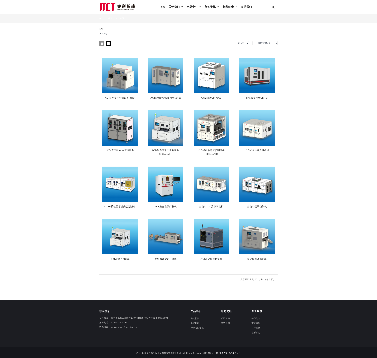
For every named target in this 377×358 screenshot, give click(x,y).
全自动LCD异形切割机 (211, 206)
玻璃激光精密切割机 (211, 259)
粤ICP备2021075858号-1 (228, 353)
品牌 (110, 19)
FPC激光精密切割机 (257, 98)
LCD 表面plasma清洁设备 (120, 150)
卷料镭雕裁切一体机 (166, 259)
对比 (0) (103, 34)
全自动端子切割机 (257, 206)
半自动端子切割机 (120, 259)
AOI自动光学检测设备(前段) (120, 98)
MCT (121, 19)
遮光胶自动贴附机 (257, 259)
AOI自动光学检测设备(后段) (166, 98)
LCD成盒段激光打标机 (257, 150)
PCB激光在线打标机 (166, 206)
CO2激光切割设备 (211, 98)
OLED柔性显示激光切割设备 (120, 206)
